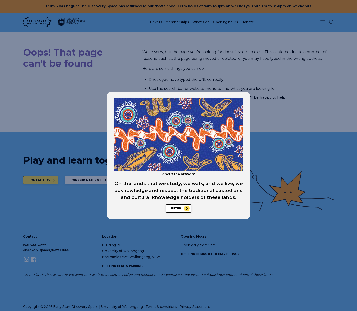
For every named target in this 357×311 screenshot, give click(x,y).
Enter (176, 208)
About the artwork (178, 174)
